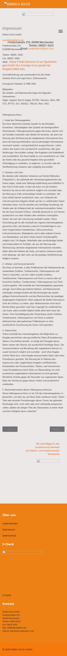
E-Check (6, 595)
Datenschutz (9, 535)
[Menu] (61, 31)
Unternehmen (10, 523)
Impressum (8, 529)
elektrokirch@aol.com (16, 628)
